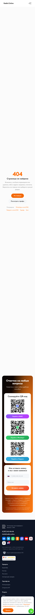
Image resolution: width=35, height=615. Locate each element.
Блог (27, 210)
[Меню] (29, 3)
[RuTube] (8, 543)
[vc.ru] (31, 538)
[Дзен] (4, 543)
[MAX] (22, 538)
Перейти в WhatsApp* (17, 437)
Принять (8, 610)
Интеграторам (6, 584)
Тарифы (22, 210)
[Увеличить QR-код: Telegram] (17, 448)
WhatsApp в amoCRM (22, 207)
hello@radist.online (8, 534)
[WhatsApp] (13, 538)
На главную (17, 196)
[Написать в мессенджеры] (31, 611)
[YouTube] (26, 538)
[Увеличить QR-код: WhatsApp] (17, 427)
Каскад (4, 570)
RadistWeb (5, 567)
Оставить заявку (18, 488)
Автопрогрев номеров (8, 577)
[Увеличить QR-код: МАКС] (17, 406)
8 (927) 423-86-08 (8, 531)
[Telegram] (8, 538)
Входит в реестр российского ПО (15, 552)
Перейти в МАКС (17, 416)
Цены (3, 595)
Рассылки (4, 573)
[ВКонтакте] (4, 538)
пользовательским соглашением (17, 505)
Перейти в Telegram (17, 459)
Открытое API (6, 587)
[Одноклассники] (17, 538)
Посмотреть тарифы (17, 201)
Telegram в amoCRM (12, 210)
